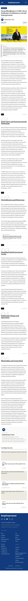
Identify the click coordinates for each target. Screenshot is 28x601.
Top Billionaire (4, 550)
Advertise (17, 556)
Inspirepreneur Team (9, 19)
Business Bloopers (5, 539)
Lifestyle (17, 535)
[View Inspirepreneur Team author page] (2, 19)
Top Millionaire (4, 552)
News (2, 533)
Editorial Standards (19, 562)
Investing (3, 535)
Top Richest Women (5, 553)
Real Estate (17, 539)
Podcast (3, 544)
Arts (16, 533)
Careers (17, 560)
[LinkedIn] (4, 519)
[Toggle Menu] (2, 3)
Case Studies (4, 548)
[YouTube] (7, 519)
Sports (16, 537)
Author (16, 551)
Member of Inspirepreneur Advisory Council (21, 553)
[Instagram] (9, 519)
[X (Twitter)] (2, 519)
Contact (17, 549)
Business (4, 8)
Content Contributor (19, 558)
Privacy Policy (10, 565)
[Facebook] (12, 519)
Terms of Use (17, 565)
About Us (17, 547)
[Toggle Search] (25, 2)
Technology (3, 541)
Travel (16, 541)
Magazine (3, 546)
